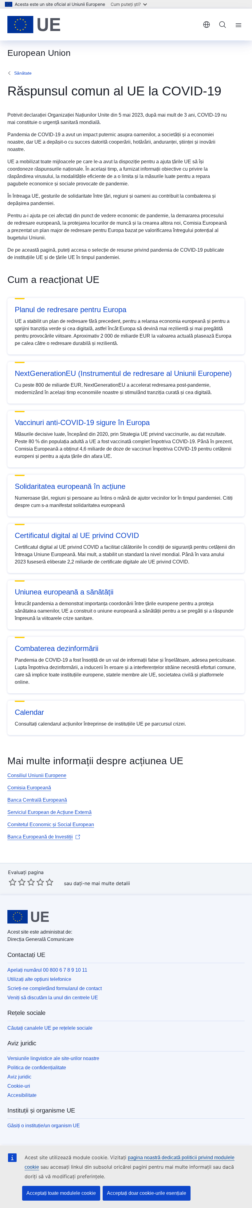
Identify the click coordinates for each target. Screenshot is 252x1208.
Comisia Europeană (29, 787)
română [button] (206, 24)
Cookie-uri (18, 1086)
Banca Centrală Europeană (37, 800)
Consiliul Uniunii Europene (36, 775)
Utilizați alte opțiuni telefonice (39, 979)
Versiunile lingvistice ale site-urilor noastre (53, 1058)
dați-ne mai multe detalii (101, 883)
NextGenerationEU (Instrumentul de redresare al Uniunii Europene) (123, 373)
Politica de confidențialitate (36, 1067)
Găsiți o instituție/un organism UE (43, 1125)
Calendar (29, 712)
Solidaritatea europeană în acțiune (70, 486)
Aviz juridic (19, 1076)
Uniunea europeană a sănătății (64, 592)
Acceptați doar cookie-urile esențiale (146, 1193)
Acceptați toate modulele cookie (61, 1193)
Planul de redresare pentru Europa (70, 309)
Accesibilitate (22, 1095)
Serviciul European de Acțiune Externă (49, 812)
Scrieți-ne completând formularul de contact (54, 988)
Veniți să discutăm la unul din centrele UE (52, 997)
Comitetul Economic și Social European (50, 824)
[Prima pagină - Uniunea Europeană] (33, 24)
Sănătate (23, 73)
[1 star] (12, 882)
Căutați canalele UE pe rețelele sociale (50, 1028)
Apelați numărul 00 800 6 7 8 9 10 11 (47, 970)
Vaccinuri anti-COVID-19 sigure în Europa (82, 422)
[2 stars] (17, 882)
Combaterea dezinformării (56, 648)
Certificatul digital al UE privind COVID (77, 535)
